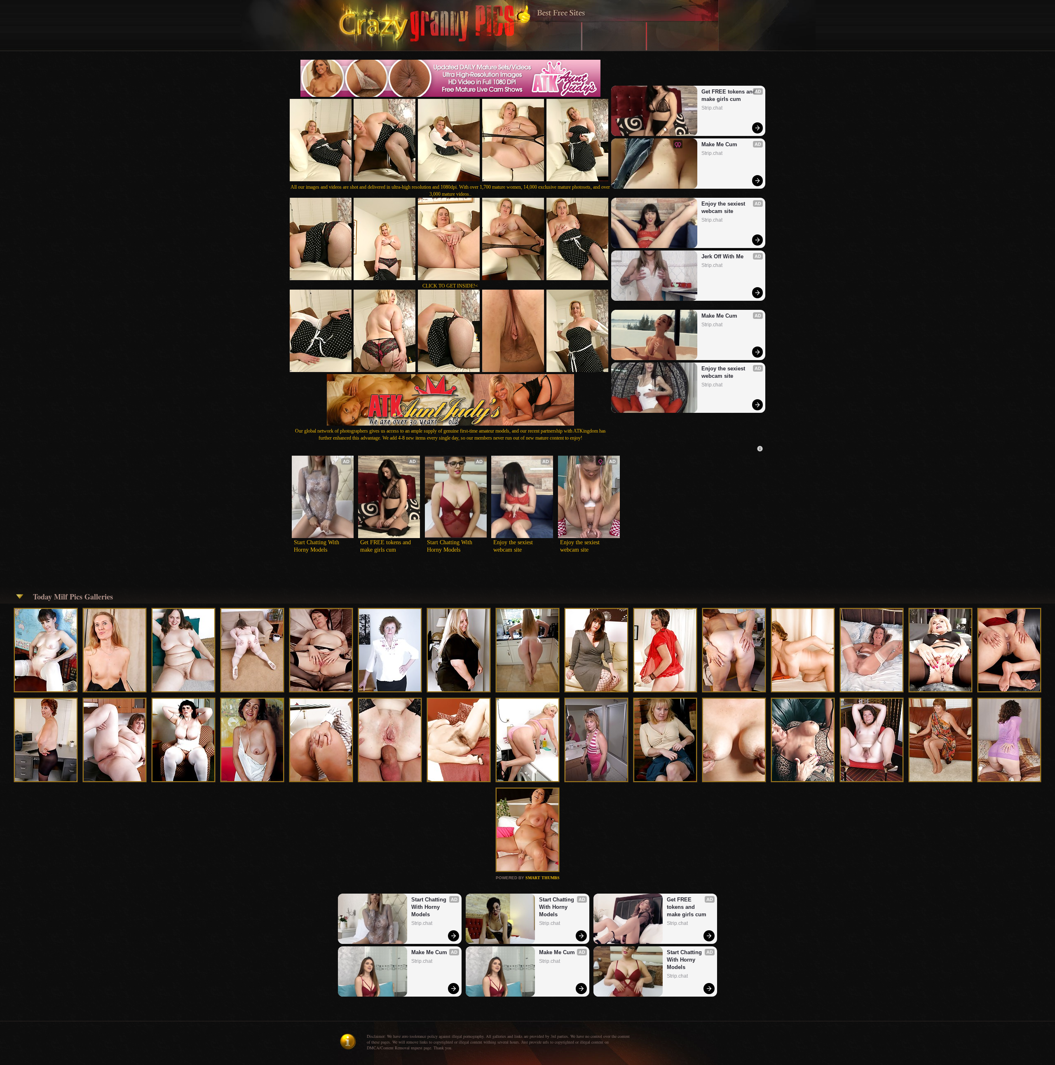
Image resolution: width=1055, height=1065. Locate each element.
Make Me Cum (719, 144)
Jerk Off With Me (722, 256)
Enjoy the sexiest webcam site (724, 207)
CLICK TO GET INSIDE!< (450, 286)
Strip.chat (711, 108)
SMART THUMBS (542, 877)
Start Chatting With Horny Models (317, 546)
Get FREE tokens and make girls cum (729, 95)
